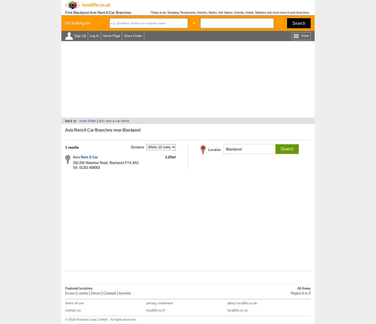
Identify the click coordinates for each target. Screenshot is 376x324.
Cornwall (109, 293)
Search (298, 23)
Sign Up (80, 36)
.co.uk (96, 5)
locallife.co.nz (237, 310)
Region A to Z (301, 293)
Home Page (111, 36)
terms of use (74, 303)
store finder (87, 121)
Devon (96, 293)
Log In (94, 36)
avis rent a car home (114, 121)
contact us (73, 310)
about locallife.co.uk (242, 303)
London (83, 293)
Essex (70, 293)
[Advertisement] (188, 79)
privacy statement (159, 303)
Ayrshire (125, 293)
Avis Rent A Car (85, 157)
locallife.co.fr (155, 310)
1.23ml (170, 157)
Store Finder (133, 36)
